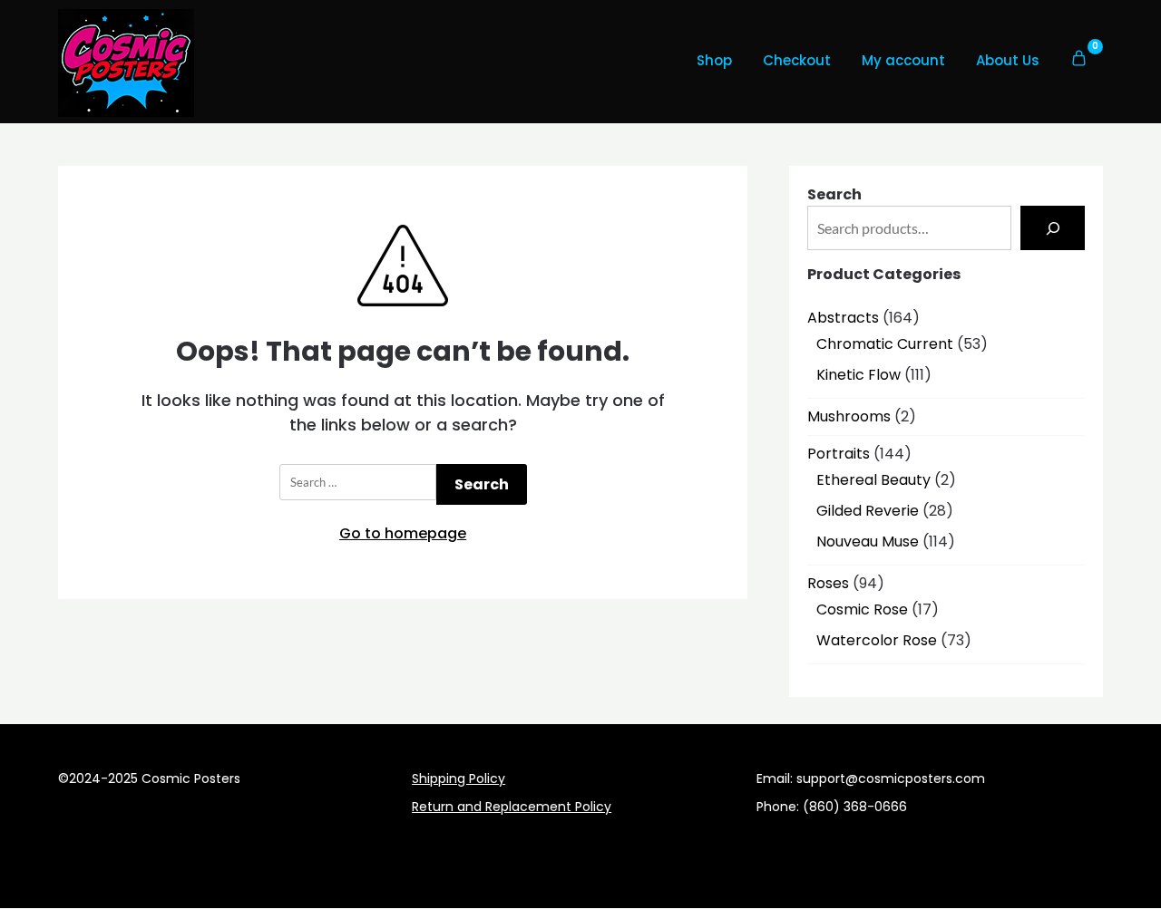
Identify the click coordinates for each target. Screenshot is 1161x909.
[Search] (1052, 228)
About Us (1007, 60)
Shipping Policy (458, 778)
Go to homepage (402, 533)
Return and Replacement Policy (511, 807)
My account (903, 60)
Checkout (797, 60)
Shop (714, 60)
